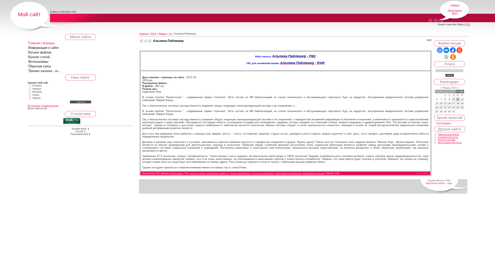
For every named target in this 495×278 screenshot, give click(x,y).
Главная (454, 5)
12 (462, 99)
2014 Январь (444, 123)
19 (462, 103)
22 (445, 107)
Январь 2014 (449, 87)
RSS (467, 24)
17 (453, 103)
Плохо (35, 95)
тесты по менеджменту (263, 173)
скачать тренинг (197, 173)
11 (170, 33)
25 (458, 107)
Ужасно (36, 98)
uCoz (449, 183)
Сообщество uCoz (448, 137)
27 (436, 111)
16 (449, 103)
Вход (454, 13)
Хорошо (36, 88)
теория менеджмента (240, 173)
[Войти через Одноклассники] (453, 57)
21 (441, 107)
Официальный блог (448, 134)
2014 (153, 33)
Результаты (34, 105)
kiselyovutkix (176, 173)
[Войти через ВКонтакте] (446, 50)
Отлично (37, 85)
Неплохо (37, 92)
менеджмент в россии (313, 173)
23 (449, 107)
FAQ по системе (446, 140)
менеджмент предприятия (288, 173)
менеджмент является (218, 173)
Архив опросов (50, 105)
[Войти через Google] (446, 57)
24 (453, 107)
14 (441, 103)
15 (445, 103)
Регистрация (455, 10)
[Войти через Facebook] (453, 50)
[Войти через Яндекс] (459, 50)
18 (458, 103)
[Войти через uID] (440, 50)
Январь (163, 33)
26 (462, 107)
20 (436, 107)
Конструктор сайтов (435, 183)
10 (453, 99)
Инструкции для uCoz (450, 142)
